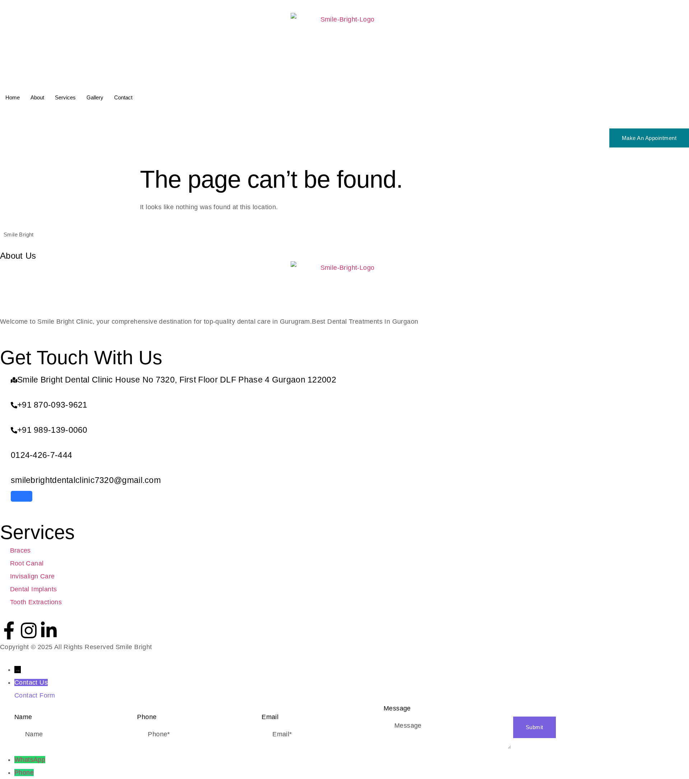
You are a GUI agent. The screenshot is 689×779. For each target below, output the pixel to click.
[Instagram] (29, 630)
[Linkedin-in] (49, 630)
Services (65, 97)
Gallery (94, 97)
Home (12, 97)
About (37, 97)
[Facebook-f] (9, 630)
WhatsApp (29, 759)
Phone (24, 772)
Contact (123, 97)
